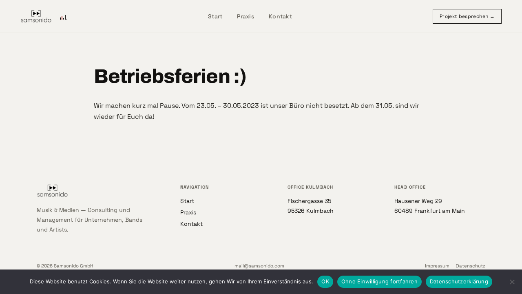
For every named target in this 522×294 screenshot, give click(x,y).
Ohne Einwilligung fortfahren (379, 281)
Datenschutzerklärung (459, 281)
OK (325, 281)
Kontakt (280, 16)
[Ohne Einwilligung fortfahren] (512, 282)
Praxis (245, 16)
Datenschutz (470, 266)
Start (215, 16)
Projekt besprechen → (467, 16)
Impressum (437, 266)
